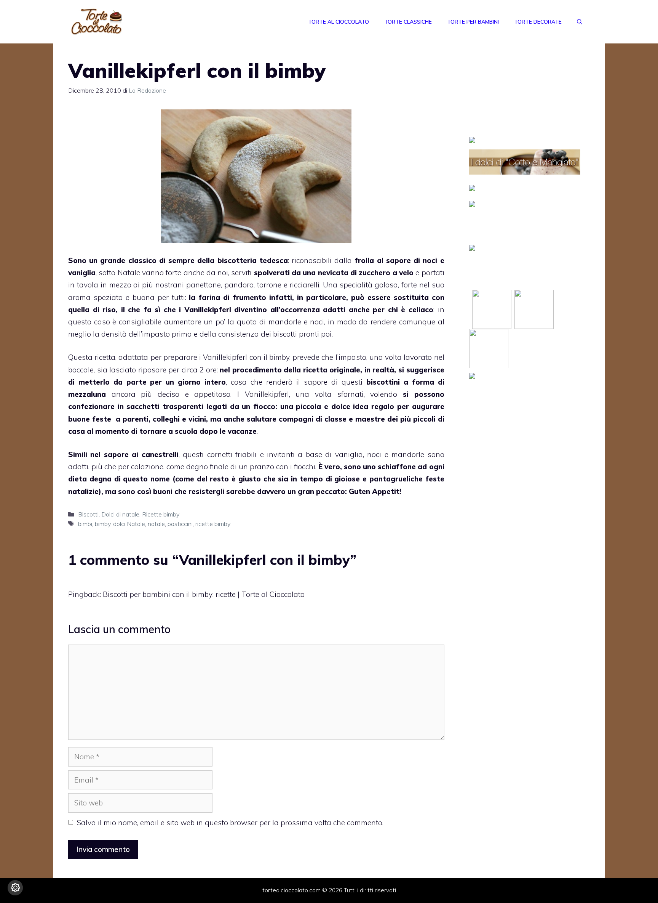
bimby (279, 357)
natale (156, 524)
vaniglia (82, 272)
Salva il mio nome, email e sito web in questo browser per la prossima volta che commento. (230, 822)
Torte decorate (538, 21)
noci (430, 260)
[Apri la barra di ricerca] (579, 21)
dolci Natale (129, 524)
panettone (203, 284)
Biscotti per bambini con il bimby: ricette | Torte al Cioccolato (204, 594)
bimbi (85, 524)
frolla (364, 260)
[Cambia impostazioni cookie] (15, 887)
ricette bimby (212, 524)
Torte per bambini (473, 21)
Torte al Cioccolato (338, 21)
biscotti (285, 333)
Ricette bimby (160, 514)
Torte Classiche (408, 21)
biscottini (383, 382)
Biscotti (88, 514)
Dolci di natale (120, 514)
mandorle (284, 321)
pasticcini (180, 524)
